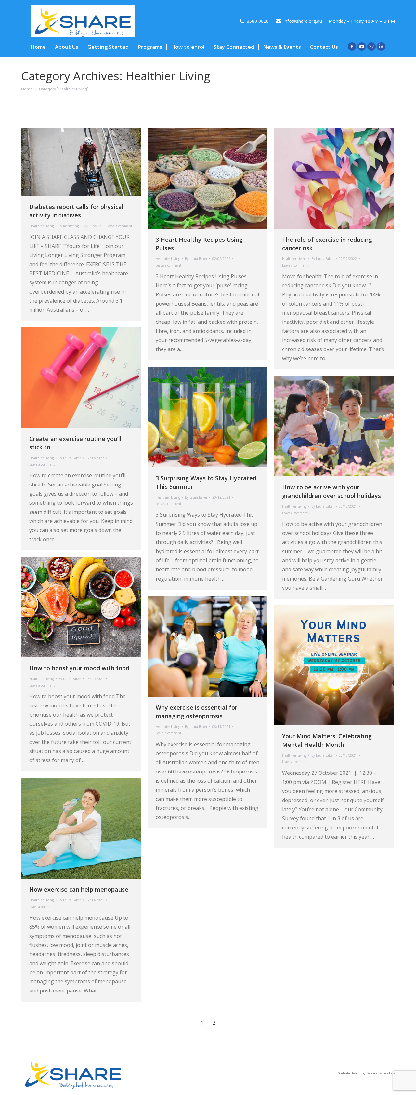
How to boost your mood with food (79, 668)
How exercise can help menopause (78, 889)
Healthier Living (41, 226)
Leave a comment (119, 226)
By (68, 226)
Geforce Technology (380, 1073)
